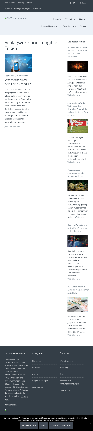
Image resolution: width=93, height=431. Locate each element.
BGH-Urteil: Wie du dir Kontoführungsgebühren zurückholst (78, 290)
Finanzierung (68, 26)
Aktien (82, 19)
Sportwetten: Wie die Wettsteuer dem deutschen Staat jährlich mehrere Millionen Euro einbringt (77, 109)
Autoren (29, 3)
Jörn (6, 127)
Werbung (21, 3)
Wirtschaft (70, 19)
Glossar (83, 26)
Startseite (57, 19)
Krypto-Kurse (22, 393)
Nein (43, 425)
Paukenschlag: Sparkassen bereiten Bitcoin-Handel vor (76, 173)
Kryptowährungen (48, 26)
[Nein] (90, 423)
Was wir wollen (10, 3)
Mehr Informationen (61, 425)
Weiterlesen (73, 95)
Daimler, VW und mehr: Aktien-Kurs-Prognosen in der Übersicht (77, 228)
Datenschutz (36, 9)
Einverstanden (29, 425)
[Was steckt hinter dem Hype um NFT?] (18, 63)
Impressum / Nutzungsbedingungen (17, 9)
